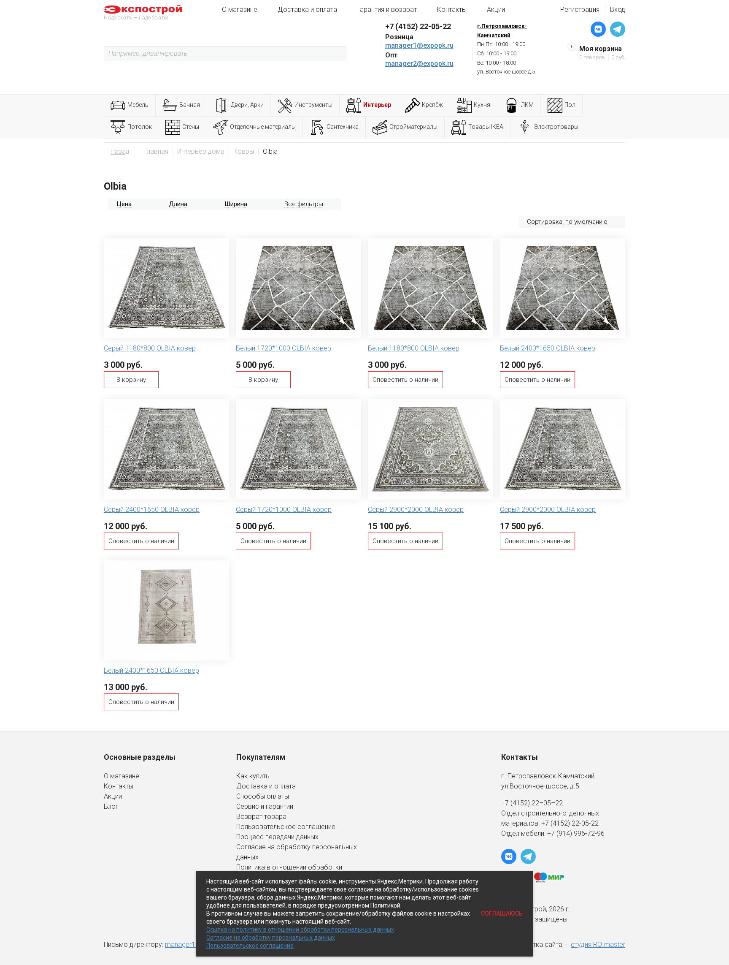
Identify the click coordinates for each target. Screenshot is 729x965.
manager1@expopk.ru (419, 45)
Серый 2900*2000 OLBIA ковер (416, 510)
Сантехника (343, 126)
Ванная (189, 104)
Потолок (139, 126)
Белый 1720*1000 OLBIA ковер (283, 348)
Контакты (452, 9)
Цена (124, 204)
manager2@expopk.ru (419, 64)
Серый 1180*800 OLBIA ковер (150, 348)
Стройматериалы (413, 126)
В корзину (131, 379)
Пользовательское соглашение (285, 827)
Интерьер (377, 104)
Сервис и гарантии (264, 806)
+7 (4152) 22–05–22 (532, 803)
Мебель (137, 104)
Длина (178, 204)
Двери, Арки (247, 104)
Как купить (253, 776)
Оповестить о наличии (405, 379)
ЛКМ (527, 104)
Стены (190, 126)
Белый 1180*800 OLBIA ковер (413, 348)
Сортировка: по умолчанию (567, 222)
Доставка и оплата (307, 9)
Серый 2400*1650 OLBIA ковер (152, 510)
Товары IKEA (485, 126)
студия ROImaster (598, 945)
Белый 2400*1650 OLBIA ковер (547, 348)
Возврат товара (261, 817)
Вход (617, 9)
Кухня (482, 104)
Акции (496, 9)
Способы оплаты (262, 796)
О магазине (239, 9)
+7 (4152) (556, 823)
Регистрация (579, 9)
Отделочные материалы (263, 126)
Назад (120, 151)
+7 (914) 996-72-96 (576, 833)
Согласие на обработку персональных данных (270, 937)
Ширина (235, 204)
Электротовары (556, 126)
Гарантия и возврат (387, 9)
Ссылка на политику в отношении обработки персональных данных (300, 929)
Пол (569, 104)
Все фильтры (303, 204)
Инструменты (313, 104)
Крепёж (432, 104)
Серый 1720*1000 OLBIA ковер (284, 510)
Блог (111, 806)
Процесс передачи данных (277, 837)
